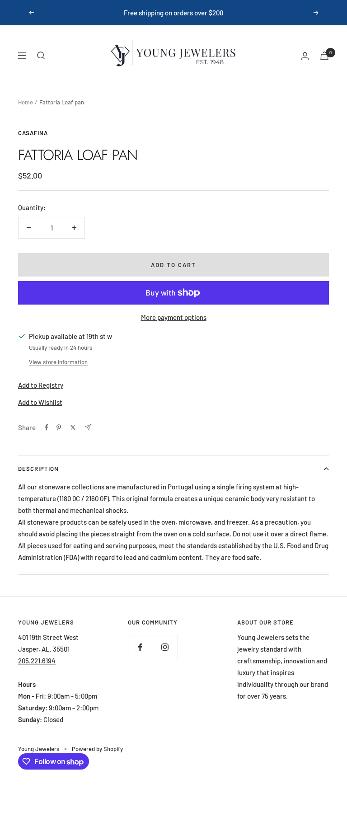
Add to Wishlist (40, 402)
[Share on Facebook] (46, 427)
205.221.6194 (37, 661)
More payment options (173, 317)
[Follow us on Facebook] (140, 647)
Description (38, 468)
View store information (58, 362)
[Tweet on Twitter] (73, 427)
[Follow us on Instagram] (165, 647)
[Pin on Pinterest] (58, 427)
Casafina (33, 132)
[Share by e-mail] (88, 427)
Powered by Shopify (97, 748)
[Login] (305, 56)
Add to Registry (40, 385)
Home (25, 102)
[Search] (41, 56)
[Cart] (324, 56)
